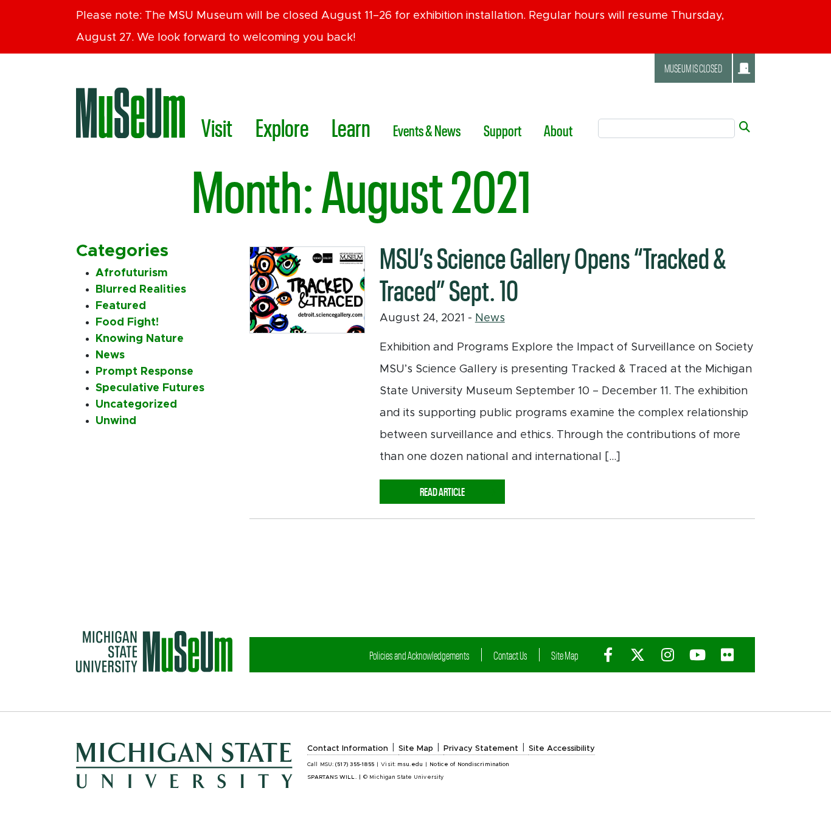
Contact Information (347, 749)
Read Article (462, 491)
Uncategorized (136, 404)
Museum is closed (693, 68)
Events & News (427, 130)
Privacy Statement (480, 749)
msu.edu (410, 764)
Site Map (565, 655)
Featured (121, 306)
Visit (216, 127)
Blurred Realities (141, 289)
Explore (282, 127)
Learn (351, 127)
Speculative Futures (150, 388)
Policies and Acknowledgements (419, 655)
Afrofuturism (132, 273)
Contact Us (510, 655)
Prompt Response (144, 371)
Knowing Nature (140, 338)
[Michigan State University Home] (154, 651)
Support (502, 130)
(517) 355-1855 (354, 764)
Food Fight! (127, 322)
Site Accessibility (562, 749)
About (558, 130)
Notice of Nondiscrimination (469, 764)
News (490, 318)
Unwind (116, 421)
